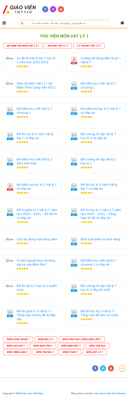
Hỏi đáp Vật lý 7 (58, 45)
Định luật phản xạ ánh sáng (100, 239)
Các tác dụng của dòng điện (37, 239)
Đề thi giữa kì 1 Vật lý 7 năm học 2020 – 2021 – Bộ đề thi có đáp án (37, 214)
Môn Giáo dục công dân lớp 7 (81, 339)
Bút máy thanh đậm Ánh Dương (107, 393)
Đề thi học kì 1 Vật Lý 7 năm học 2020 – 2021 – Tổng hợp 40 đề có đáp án (101, 214)
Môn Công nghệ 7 (18, 339)
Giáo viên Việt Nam (32, 393)
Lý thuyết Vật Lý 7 (89, 45)
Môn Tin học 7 (45, 352)
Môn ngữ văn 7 (42, 345)
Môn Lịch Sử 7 (16, 345)
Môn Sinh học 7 (71, 345)
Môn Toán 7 (70, 352)
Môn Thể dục (97, 345)
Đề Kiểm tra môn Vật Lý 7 (23, 45)
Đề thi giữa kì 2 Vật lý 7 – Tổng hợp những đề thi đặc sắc (36, 315)
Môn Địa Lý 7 (46, 339)
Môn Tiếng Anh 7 (17, 352)
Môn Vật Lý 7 (94, 352)
